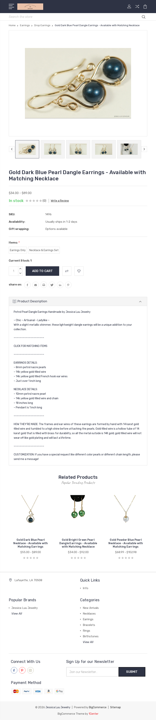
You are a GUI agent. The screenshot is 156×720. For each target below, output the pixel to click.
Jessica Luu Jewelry (24, 608)
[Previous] (12, 149)
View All (16, 613)
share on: (15, 284)
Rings (86, 630)
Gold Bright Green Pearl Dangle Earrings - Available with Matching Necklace (78, 543)
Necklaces (89, 613)
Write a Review (60, 200)
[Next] (144, 149)
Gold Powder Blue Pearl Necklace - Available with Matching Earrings (125, 543)
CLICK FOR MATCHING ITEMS (30, 346)
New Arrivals (91, 608)
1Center (93, 713)
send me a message (26, 459)
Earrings (88, 619)
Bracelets (89, 625)
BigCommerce (98, 707)
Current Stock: (20, 260)
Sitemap (115, 707)
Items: (14, 242)
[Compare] (137, 8)
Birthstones (91, 636)
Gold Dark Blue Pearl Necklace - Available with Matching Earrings (30, 543)
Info (85, 588)
